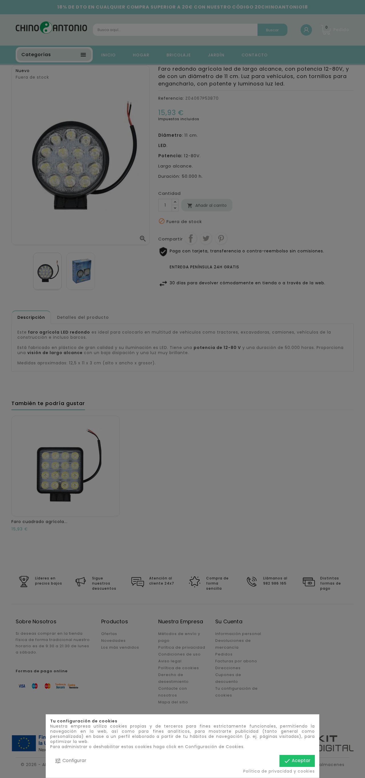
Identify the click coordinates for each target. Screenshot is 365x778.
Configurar (70, 760)
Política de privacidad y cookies (279, 771)
